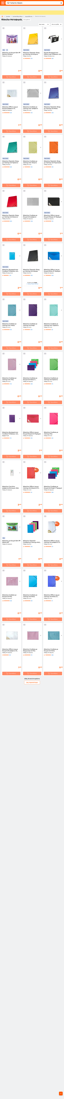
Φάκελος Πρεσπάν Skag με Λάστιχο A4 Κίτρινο (31, 53)
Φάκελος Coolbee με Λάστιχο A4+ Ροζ (9, 378)
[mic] (61, 3)
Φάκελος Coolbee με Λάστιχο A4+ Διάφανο (30, 107)
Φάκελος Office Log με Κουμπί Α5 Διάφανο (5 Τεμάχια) (10, 650)
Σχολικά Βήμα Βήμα (17, 16)
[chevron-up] (61, 1093)
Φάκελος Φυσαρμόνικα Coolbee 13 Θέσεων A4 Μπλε (10, 270)
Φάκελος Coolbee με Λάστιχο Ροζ (51, 433)
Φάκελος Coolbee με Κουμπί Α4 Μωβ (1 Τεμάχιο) (53, 487)
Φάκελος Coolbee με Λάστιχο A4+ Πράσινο (51, 324)
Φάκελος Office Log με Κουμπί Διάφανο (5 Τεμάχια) (10, 107)
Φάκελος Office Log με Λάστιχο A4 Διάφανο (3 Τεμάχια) (52, 541)
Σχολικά (8, 16)
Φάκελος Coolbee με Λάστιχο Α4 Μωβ (30, 324)
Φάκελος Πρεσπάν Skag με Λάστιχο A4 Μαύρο (31, 270)
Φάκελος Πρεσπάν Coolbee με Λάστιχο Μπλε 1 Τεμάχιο (32, 541)
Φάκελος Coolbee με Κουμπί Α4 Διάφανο (30, 216)
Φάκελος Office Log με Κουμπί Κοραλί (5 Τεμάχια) (32, 433)
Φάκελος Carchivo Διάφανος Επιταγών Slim (10, 487)
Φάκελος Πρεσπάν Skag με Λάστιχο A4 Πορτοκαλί (52, 162)
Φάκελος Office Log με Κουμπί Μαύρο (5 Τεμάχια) (52, 216)
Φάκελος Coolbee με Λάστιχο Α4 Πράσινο (51, 378)
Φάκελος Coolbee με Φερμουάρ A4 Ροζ (30, 650)
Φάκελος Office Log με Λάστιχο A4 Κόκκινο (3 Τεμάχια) (31, 487)
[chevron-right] (61, 39)
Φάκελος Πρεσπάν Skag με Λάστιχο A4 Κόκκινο (10, 216)
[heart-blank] (4, 28)
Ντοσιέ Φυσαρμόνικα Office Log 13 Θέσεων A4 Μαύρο (52, 53)
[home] (2, 16)
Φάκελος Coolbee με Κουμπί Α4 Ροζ (9, 595)
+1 (7, 50)
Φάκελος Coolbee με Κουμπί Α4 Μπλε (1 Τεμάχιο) (30, 379)
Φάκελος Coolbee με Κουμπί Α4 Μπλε (51, 650)
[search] (8, 3)
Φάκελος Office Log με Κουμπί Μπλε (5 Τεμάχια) (52, 270)
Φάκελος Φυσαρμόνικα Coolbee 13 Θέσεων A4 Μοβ (10, 433)
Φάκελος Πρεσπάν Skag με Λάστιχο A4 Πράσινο (10, 162)
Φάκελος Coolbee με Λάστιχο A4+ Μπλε (9, 324)
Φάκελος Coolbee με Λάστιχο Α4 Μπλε (30, 595)
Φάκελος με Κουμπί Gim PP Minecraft (11, 541)
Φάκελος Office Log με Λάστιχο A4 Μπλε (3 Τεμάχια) (51, 595)
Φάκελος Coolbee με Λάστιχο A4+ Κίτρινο (30, 162)
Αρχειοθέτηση (28, 16)
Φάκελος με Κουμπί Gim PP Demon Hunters (11, 53)
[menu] (3, 3)
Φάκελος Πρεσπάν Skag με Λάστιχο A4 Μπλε (52, 107)
